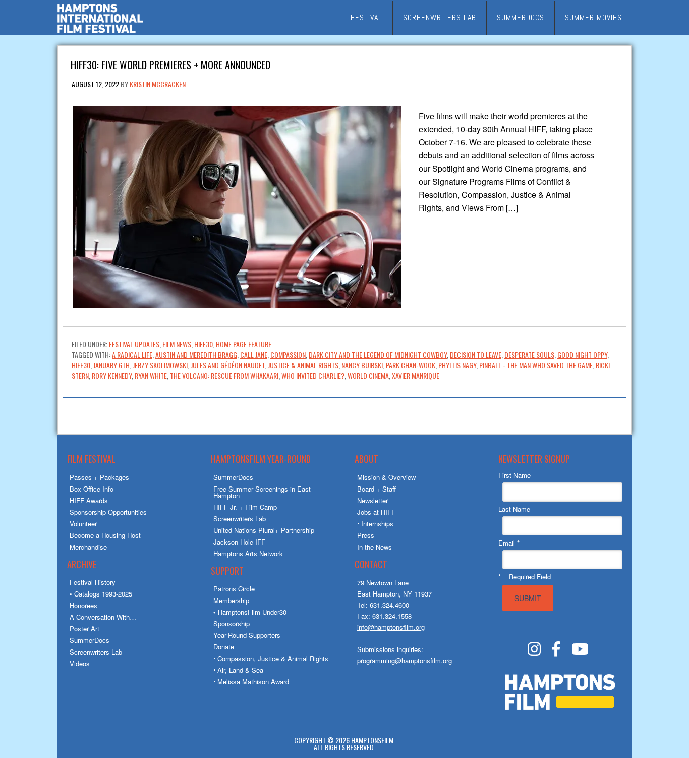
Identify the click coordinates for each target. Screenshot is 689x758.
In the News (374, 547)
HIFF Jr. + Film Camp (245, 507)
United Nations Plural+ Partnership (263, 530)
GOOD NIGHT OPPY (582, 354)
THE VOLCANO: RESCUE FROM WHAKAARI (224, 375)
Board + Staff (376, 489)
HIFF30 (203, 344)
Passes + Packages (99, 477)
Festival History (93, 582)
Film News (176, 344)
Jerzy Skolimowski (160, 365)
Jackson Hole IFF (239, 542)
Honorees (83, 605)
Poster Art (84, 628)
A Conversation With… (103, 617)
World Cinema (368, 375)
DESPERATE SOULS (529, 354)
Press (365, 535)
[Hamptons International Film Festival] (100, 31)
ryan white (151, 375)
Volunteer (83, 523)
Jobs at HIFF (376, 512)
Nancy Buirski (362, 365)
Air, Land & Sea (240, 670)
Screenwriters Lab (96, 652)
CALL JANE (253, 354)
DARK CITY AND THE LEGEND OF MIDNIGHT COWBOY (378, 354)
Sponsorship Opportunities (108, 512)
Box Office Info (91, 489)
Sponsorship (231, 623)
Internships (377, 523)
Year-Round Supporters (246, 635)
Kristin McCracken (158, 84)
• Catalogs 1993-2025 (101, 594)
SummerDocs (89, 640)
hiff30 (81, 365)
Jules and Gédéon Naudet (228, 365)
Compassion (288, 354)
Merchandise (88, 547)
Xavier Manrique (415, 375)
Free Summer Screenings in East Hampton (262, 492)
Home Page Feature (243, 344)
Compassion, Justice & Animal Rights (272, 658)
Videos (80, 663)
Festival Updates (134, 344)
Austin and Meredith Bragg (196, 354)
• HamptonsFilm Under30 (249, 612)
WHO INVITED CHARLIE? (312, 375)
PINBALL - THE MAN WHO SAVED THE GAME (536, 365)
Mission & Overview (386, 477)
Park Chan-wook (410, 365)
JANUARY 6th (111, 365)
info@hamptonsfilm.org (391, 627)
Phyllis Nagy (457, 365)
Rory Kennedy (112, 375)
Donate (223, 647)
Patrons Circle (234, 588)
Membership (231, 600)
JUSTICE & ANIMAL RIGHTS (303, 365)
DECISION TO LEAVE (475, 354)
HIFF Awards (89, 500)
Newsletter (372, 500)
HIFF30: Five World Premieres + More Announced (170, 64)
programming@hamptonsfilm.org (404, 660)
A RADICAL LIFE (132, 354)
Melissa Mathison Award (253, 681)
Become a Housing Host (105, 535)
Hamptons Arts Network (248, 553)
